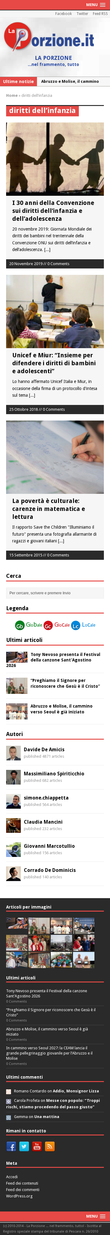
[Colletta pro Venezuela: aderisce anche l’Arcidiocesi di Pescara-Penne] (61, 947)
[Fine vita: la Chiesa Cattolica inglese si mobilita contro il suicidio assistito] (83, 947)
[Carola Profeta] (8, 1100)
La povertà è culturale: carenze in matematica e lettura (48, 508)
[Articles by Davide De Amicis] (13, 756)
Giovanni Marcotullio (49, 846)
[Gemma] (8, 1116)
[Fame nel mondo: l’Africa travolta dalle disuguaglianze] (61, 964)
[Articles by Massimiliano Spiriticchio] (13, 780)
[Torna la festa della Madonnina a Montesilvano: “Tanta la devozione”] (17, 964)
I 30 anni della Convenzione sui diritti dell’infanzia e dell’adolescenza (53, 210)
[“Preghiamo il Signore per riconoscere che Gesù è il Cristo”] (17, 690)
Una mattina (46, 1116)
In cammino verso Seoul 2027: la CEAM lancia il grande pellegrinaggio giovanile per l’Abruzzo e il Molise (49, 1053)
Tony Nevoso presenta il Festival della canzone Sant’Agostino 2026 (53, 660)
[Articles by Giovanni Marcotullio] (13, 853)
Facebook (63, 14)
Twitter (82, 14)
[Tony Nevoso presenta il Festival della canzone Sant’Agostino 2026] (17, 659)
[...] (47, 249)
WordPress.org (19, 1196)
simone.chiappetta (46, 798)
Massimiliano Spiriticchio (54, 774)
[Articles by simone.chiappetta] (13, 805)
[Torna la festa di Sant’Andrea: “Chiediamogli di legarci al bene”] (39, 964)
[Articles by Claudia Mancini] (13, 829)
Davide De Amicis (44, 749)
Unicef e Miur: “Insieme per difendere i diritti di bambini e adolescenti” (54, 363)
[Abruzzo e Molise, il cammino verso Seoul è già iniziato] (17, 716)
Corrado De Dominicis (50, 870)
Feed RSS (100, 14)
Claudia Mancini (43, 822)
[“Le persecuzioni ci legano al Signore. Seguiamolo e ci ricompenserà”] (17, 947)
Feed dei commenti (22, 1189)
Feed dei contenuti (22, 1183)
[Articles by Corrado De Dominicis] (13, 877)
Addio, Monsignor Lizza (76, 1091)
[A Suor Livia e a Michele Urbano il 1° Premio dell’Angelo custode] (83, 964)
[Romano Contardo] (8, 1091)
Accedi (12, 1177)
